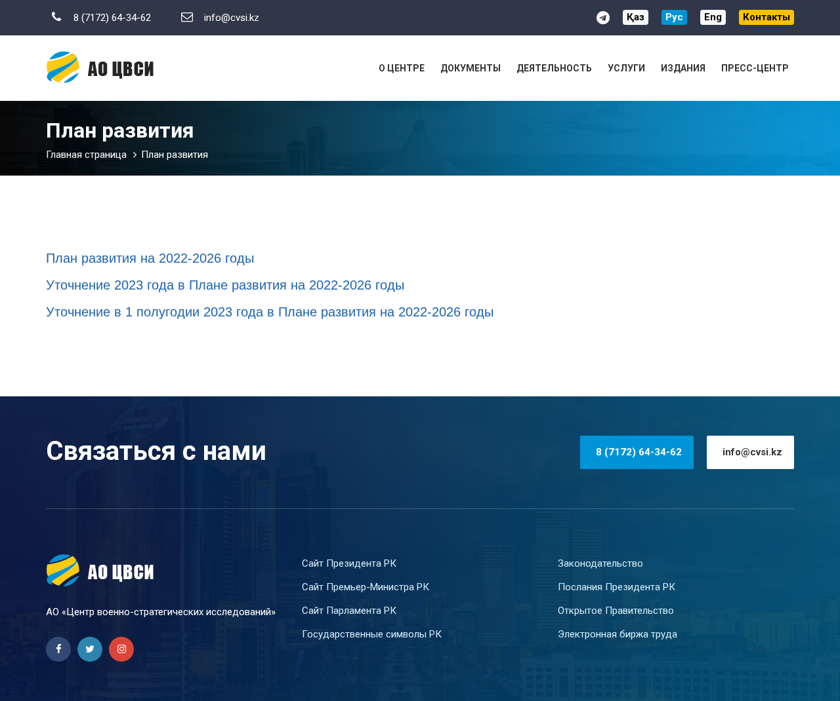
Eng (713, 17)
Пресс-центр (755, 68)
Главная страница (86, 155)
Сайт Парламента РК (349, 610)
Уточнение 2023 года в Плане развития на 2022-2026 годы (225, 285)
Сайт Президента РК (349, 563)
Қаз (635, 17)
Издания (683, 68)
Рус (674, 17)
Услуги (626, 68)
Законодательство (600, 563)
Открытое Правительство (616, 610)
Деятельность (554, 68)
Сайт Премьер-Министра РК (365, 587)
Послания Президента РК (616, 587)
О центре (402, 68)
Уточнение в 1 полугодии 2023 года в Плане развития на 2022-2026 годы (270, 312)
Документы (470, 68)
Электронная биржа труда (617, 634)
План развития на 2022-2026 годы (150, 258)
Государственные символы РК (372, 634)
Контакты (766, 17)
